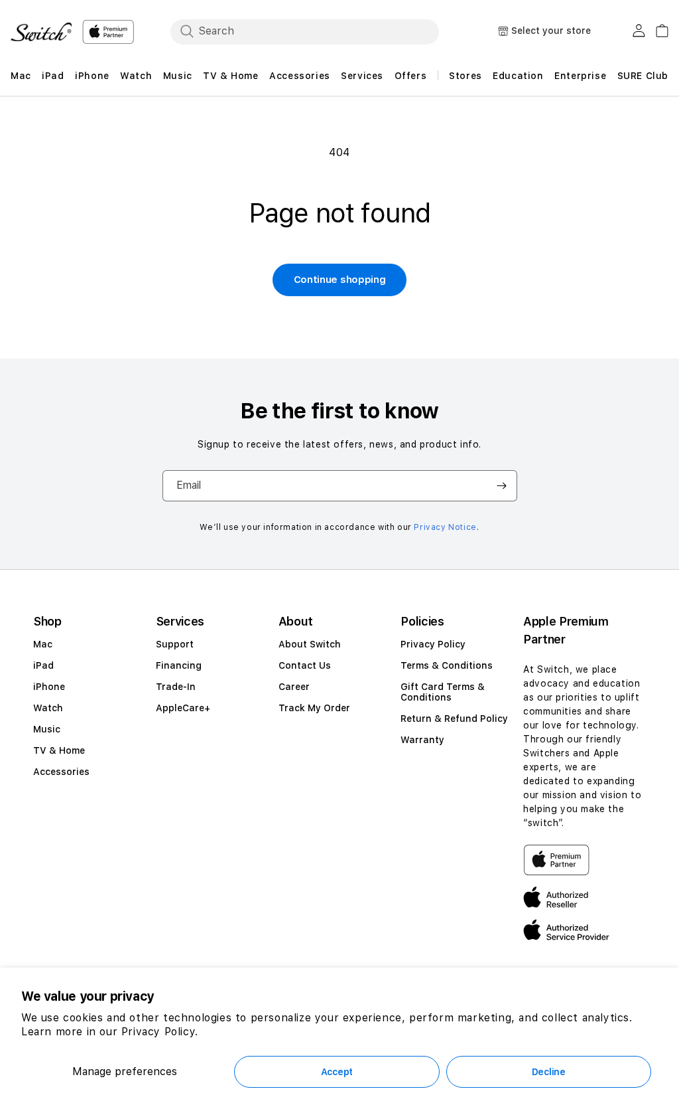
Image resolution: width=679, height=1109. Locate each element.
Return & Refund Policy (454, 718)
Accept (337, 1071)
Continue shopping (340, 280)
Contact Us (304, 665)
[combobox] (304, 31)
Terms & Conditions (447, 665)
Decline (549, 1071)
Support (175, 644)
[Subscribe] (502, 485)
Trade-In (176, 686)
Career (294, 686)
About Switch (309, 644)
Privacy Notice (445, 527)
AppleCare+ (183, 708)
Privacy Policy (433, 644)
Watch (48, 708)
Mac (42, 644)
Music (46, 729)
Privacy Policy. (159, 1031)
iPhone (49, 686)
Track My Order (314, 708)
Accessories (61, 771)
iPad (43, 665)
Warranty (422, 739)
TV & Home (59, 750)
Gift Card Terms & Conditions (443, 692)
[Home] (41, 32)
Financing (179, 665)
